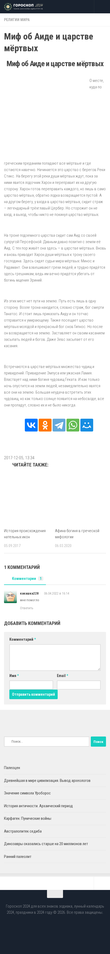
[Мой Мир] (86, 425)
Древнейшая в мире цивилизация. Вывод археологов (47, 780)
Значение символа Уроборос (27, 793)
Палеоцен (12, 767)
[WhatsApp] (72, 425)
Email (62, 676)
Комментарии (27, 578)
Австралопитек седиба (23, 831)
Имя (14, 676)
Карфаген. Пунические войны (27, 818)
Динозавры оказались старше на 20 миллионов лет (46, 843)
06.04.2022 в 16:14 (56, 593)
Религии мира (17, 20)
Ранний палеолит (18, 856)
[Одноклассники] (45, 425)
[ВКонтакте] (31, 425)
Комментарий (22, 639)
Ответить (26, 608)
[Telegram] (59, 425)
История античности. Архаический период (38, 805)
